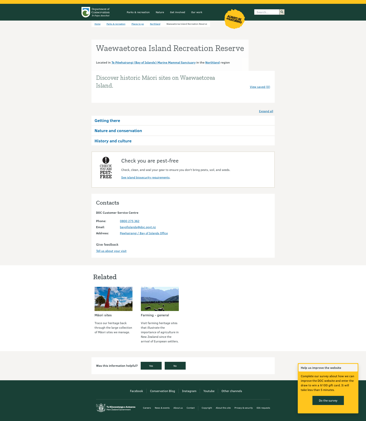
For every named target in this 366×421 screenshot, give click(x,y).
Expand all (266, 111)
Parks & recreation (138, 12)
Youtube (208, 391)
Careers (147, 407)
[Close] (354, 367)
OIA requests (263, 407)
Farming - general (155, 315)
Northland (155, 23)
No (175, 366)
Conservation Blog (162, 391)
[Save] (265, 80)
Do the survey (328, 400)
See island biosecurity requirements (145, 177)
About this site (223, 407)
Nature (160, 12)
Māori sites (103, 315)
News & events (162, 407)
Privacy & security (243, 407)
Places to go (138, 23)
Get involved (177, 12)
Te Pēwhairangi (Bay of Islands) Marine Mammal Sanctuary (154, 62)
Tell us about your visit (111, 251)
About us (178, 407)
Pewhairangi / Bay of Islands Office (144, 233)
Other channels (232, 391)
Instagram (189, 391)
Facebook (136, 391)
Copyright (207, 407)
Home (97, 23)
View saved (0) (260, 87)
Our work (196, 12)
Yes (151, 366)
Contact (191, 407)
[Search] (282, 12)
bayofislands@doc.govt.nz (138, 227)
